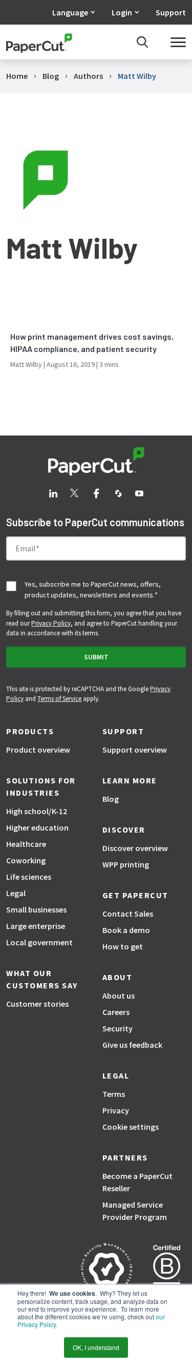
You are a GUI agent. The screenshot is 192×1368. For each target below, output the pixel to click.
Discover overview (135, 848)
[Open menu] (178, 42)
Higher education (37, 827)
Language (70, 12)
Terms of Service (59, 698)
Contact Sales (127, 913)
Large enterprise (35, 926)
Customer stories (37, 1004)
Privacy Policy (51, 623)
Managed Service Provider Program (134, 1210)
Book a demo (126, 930)
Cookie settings (130, 1127)
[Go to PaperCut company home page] (96, 461)
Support (171, 12)
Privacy (115, 1110)
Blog (110, 799)
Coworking (26, 860)
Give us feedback (132, 1045)
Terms (113, 1094)
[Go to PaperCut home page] (39, 42)
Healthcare (26, 844)
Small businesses (36, 909)
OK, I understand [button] (96, 1347)
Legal (16, 893)
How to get (122, 946)
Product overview (38, 749)
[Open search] (142, 42)
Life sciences (28, 877)
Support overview (134, 749)
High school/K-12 (36, 811)
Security (117, 1028)
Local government (39, 942)
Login (122, 12)
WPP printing (125, 864)
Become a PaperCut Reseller (137, 1182)
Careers (116, 1012)
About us (118, 995)
